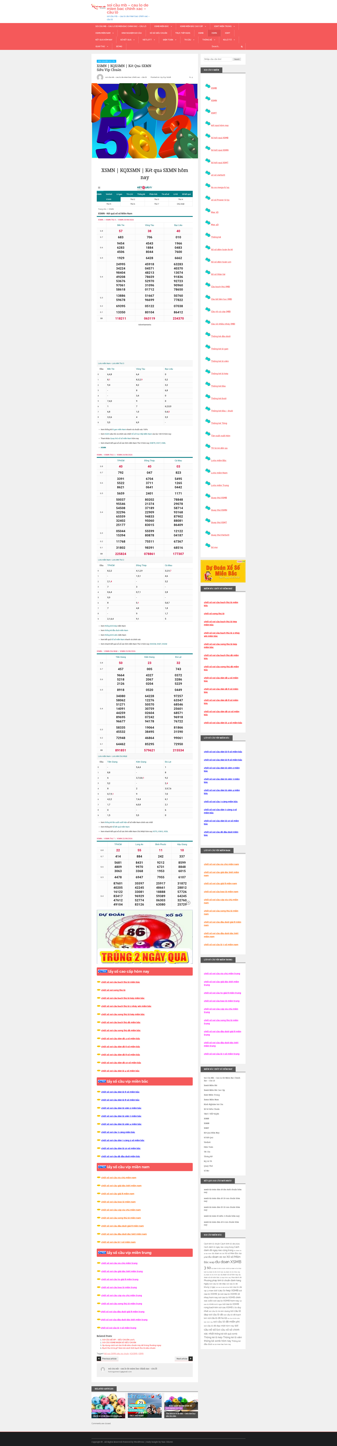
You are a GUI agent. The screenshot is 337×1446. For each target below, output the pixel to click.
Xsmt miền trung (223, 26)
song (116, 990)
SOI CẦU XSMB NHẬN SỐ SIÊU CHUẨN (119, 1342)
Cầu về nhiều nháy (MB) (223, 324)
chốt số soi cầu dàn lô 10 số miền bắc (121, 1148)
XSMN (214, 33)
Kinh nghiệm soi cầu (132, 33)
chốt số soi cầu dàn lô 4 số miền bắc (120, 1071)
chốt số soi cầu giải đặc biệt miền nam (121, 1185)
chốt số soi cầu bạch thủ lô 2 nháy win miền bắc (126, 1006)
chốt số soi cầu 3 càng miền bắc (118, 1132)
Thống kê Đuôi (218, 398)
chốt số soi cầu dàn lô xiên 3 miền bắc (121, 1116)
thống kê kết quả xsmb (225, 1333)
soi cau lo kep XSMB (226, 1290)
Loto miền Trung (220, 485)
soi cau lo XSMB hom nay (226, 1300)
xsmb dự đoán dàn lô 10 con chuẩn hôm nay (222, 1208)
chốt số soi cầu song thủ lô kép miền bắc (123, 1014)
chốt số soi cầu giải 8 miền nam (117, 1193)
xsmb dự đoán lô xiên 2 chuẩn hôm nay (222, 1216)
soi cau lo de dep (217, 1283)
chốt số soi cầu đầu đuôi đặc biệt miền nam (124, 1234)
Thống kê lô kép (219, 373)
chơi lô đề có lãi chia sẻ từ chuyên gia (107, 1416)
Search (236, 59)
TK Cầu (187, 40)
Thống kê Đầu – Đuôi (222, 411)
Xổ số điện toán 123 (221, 262)
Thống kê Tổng (219, 423)
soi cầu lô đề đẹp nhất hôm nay (219, 1325)
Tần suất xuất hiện (220, 435)
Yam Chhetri (167, 1442)
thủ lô (122, 990)
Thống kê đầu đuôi (221, 336)
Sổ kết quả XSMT (219, 162)
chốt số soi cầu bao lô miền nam (118, 1202)
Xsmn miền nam (102, 33)
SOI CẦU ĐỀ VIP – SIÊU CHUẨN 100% (118, 1340)
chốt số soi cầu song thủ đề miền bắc (121, 1030)
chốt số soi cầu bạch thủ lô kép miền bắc (123, 998)
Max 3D (215, 212)
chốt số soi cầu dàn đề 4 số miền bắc (120, 1038)
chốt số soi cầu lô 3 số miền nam (118, 1242)
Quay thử (100, 46)
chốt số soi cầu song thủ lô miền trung (121, 1303)
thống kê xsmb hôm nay (217, 1340)
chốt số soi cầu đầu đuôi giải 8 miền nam (122, 1226)
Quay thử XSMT (219, 522)
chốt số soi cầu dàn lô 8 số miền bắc (120, 1100)
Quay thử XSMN (219, 510)
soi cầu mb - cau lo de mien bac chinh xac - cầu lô (126, 77)
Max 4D (215, 224)
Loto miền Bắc (218, 460)
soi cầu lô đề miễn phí (226, 1321)
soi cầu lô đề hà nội (217, 1318)
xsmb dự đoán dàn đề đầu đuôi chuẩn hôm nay (223, 1190)
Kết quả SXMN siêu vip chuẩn (116, 1354)
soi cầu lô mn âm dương (219, 1311)
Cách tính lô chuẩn (212, 1244)
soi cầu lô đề (216, 1314)
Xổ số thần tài (218, 274)
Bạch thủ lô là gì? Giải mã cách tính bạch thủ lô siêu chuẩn (128, 1348)
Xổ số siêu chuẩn (158, 33)
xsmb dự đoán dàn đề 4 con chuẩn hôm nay (221, 1223)
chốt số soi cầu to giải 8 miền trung (119, 1279)
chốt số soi (107, 990)
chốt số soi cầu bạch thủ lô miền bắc (120, 982)
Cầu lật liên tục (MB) (221, 299)
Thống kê (207, 40)
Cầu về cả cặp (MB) (221, 311)
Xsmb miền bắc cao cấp (191, 26)
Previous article (109, 1359)
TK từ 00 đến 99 (219, 448)
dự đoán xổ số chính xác (212, 1275)
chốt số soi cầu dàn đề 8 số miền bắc (120, 1054)
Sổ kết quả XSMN (220, 150)
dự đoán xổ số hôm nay (229, 1275)
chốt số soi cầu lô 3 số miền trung (221, 1054)
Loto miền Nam (219, 473)
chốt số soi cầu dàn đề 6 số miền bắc (120, 1046)
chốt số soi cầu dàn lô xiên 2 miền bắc (121, 1108)
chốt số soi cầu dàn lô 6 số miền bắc (120, 1092)
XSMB (201, 33)
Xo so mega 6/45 (220, 187)
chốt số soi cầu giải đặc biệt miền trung (122, 1271)
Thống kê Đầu (218, 386)
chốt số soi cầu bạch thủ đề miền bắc (120, 1022)
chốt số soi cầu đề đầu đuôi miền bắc (120, 1156)
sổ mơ (119, 46)
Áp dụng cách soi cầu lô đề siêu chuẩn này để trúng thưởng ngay (131, 1345)
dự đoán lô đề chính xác (215, 1272)
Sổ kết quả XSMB (219, 138)
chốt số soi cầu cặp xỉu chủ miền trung (121, 1295)
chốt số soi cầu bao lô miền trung (119, 1287)
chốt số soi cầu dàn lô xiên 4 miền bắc (121, 1124)
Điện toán (168, 40)
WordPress (139, 1442)
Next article (182, 1359)
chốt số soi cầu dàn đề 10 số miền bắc (121, 1062)
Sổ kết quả (125, 40)
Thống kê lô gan (219, 349)
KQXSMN (133, 1354)
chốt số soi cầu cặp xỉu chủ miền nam (121, 1210)
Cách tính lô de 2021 (230, 1243)
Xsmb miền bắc (161, 26)
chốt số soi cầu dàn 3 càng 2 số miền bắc (122, 1140)
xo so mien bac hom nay (222, 1344)
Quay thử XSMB (219, 497)
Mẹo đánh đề (236, 1277)
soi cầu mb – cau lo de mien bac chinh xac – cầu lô (127, 8)
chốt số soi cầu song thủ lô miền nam (121, 1218)
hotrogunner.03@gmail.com (120, 1372)
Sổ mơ (214, 547)
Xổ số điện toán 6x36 (222, 249)
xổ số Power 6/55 (220, 200)
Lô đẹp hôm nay (225, 1277)
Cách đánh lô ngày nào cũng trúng (219, 1247)
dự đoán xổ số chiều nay (232, 1272)
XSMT (227, 33)
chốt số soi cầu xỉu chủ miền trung (119, 1263)
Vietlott (147, 40)
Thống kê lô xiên (220, 361)
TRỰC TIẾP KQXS (182, 33)
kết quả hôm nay (103, 40)
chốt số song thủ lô (214, 613)
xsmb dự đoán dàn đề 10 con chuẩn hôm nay (222, 1199)
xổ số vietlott (218, 175)
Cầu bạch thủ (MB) (220, 286)
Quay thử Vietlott (220, 535)
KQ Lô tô (227, 40)
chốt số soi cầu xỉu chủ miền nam (118, 1177)
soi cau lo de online (222, 1287)
